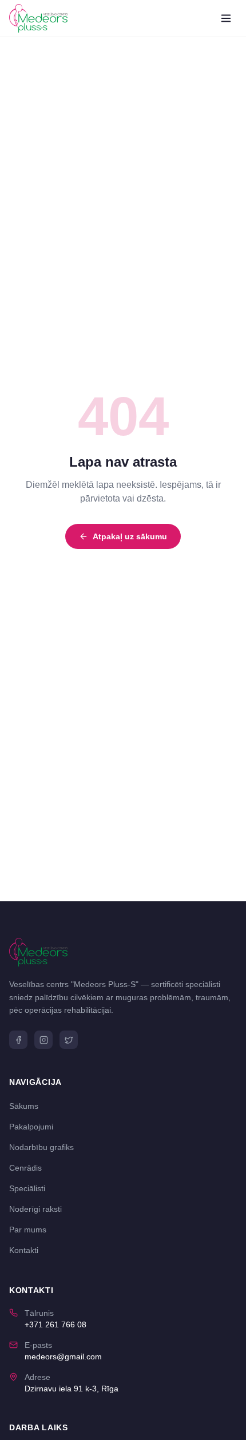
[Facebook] (18, 1040)
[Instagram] (43, 1040)
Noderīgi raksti (35, 1209)
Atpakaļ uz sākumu (130, 536)
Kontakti (23, 1250)
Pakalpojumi (31, 1126)
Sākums (23, 1106)
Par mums (27, 1229)
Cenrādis (25, 1167)
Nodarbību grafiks (41, 1147)
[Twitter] (68, 1040)
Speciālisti (27, 1188)
